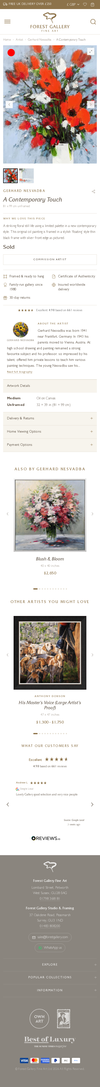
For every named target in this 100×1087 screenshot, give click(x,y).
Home (7, 40)
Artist (19, 40)
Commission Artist (50, 259)
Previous (9, 104)
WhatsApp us (53, 948)
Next (90, 104)
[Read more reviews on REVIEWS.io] (45, 839)
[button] (8, 804)
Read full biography (20, 372)
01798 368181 (50, 899)
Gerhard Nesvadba (39, 40)
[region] (50, 804)
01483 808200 (50, 926)
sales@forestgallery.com (53, 937)
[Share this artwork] (93, 191)
